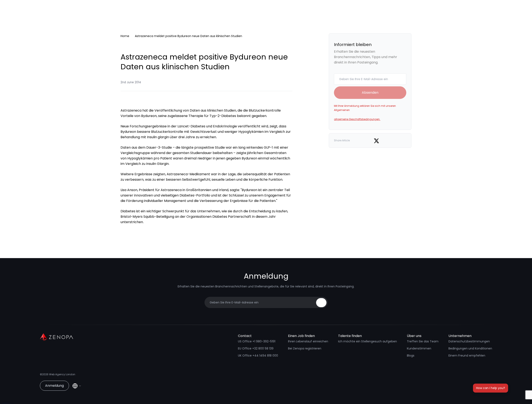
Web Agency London (62, 374)
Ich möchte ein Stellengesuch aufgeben (367, 341)
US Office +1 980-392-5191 (256, 341)
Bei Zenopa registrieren (304, 348)
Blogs (410, 355)
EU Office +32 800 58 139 (255, 348)
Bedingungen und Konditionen (470, 348)
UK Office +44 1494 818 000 (258, 355)
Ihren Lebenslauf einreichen (308, 341)
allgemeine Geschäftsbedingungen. (357, 119)
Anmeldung (54, 385)
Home (125, 36)
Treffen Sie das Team (422, 341)
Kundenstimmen (419, 348)
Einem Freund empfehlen (466, 355)
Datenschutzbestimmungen (469, 341)
